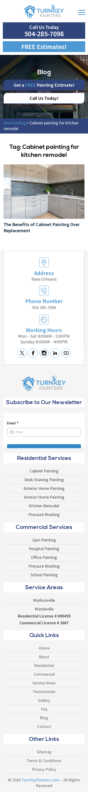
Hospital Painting (44, 548)
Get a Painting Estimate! (44, 85)
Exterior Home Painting (44, 488)
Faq (44, 709)
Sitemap (44, 752)
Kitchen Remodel (44, 505)
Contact (44, 726)
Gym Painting (44, 540)
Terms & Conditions (44, 760)
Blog (44, 717)
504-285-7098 (44, 33)
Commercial (44, 674)
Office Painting (44, 557)
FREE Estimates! (44, 46)
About (44, 656)
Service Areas (44, 683)
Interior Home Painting (44, 497)
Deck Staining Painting (44, 479)
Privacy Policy (44, 769)
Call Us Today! (44, 98)
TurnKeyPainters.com (40, 780)
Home (44, 648)
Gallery (44, 700)
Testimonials (44, 691)
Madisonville (44, 600)
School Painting (44, 574)
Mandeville (44, 609)
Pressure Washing (44, 514)
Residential (44, 665)
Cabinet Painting (44, 471)
